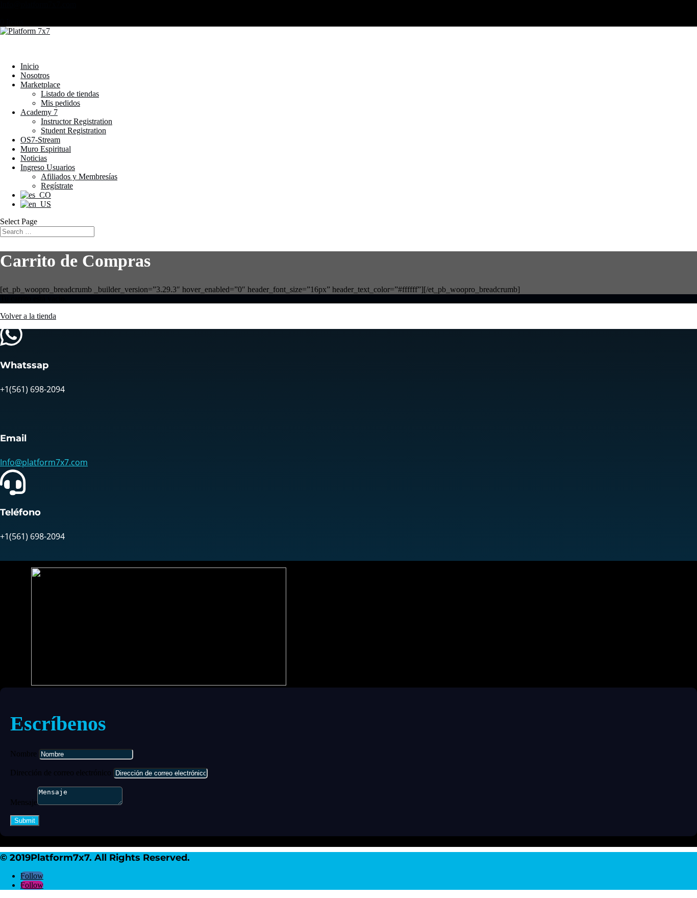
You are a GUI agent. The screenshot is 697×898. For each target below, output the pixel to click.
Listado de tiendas (70, 93)
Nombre (23, 753)
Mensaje (23, 802)
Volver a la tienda (28, 316)
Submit (24, 820)
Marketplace (40, 84)
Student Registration (73, 130)
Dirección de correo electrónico (60, 772)
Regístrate (57, 185)
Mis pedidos (60, 103)
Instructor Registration (76, 121)
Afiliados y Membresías (79, 176)
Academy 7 (39, 112)
